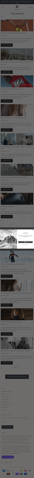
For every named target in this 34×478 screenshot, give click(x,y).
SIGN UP (25, 242)
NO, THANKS (25, 244)
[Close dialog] (33, 230)
